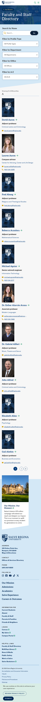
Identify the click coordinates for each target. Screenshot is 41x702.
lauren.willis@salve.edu (12, 166)
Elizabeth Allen (9, 416)
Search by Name (9, 29)
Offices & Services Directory (13, 560)
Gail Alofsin (8, 452)
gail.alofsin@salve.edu (12, 463)
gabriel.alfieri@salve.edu (13, 355)
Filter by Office (9, 61)
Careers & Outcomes (12, 599)
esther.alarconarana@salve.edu (15, 316)
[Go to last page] (26, 469)
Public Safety (7, 655)
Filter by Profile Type (11, 39)
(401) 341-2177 (9, 280)
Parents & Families (9, 619)
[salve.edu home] (8, 3)
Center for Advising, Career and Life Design (17, 163)
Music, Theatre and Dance (11, 351)
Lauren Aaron (9, 156)
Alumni (4, 613)
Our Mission (9, 9)
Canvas (5, 630)
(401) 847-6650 (7, 568)
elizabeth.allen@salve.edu (13, 427)
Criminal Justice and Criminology (14, 127)
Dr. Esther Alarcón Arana (14, 305)
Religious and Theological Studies (14, 202)
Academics (7, 591)
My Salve (5, 633)
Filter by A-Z (8, 72)
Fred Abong (7, 195)
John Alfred (7, 380)
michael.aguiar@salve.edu (13, 277)
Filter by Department (11, 50)
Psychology (6, 423)
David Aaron (8, 120)
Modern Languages (9, 312)
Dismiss (8, 698)
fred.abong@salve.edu (12, 205)
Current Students (8, 610)
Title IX (4, 674)
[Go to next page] (21, 469)
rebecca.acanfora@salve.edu (14, 241)
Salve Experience (10, 595)
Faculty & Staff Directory (11, 646)
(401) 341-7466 (9, 319)
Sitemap (4, 682)
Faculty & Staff (7, 616)
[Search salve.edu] (35, 3)
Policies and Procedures (9, 679)
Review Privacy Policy (14, 693)
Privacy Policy (6, 677)
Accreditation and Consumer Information (15, 671)
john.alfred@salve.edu (12, 391)
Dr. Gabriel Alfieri (10, 344)
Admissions (7, 587)
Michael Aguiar (9, 266)
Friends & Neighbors (10, 622)
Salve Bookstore (8, 661)
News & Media (7, 652)
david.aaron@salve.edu (12, 131)
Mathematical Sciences (10, 237)
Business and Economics (11, 459)
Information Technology (10, 273)
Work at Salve (7, 658)
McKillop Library (8, 649)
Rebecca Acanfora (11, 231)
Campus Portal (7, 636)
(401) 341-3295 (9, 170)
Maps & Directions (9, 553)
